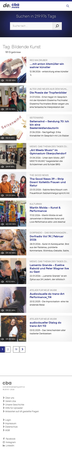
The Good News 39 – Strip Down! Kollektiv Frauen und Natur (48, 182)
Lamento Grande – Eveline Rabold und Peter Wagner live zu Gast (49, 268)
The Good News (39, 175)
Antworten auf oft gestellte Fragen (22, 411)
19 (16, 349)
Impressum (10, 423)
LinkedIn (9, 446)
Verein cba (10, 401)
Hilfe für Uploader (14, 408)
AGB (7, 430)
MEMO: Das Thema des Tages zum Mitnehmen (49, 147)
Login (8, 420)
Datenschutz (11, 427)
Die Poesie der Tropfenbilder (48, 92)
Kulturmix (36, 204)
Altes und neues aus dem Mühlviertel (49, 89)
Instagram (10, 442)
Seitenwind (36, 118)
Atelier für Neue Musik (43, 290)
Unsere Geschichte (14, 405)
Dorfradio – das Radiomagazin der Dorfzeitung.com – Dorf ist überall (49, 233)
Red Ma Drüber (38, 60)
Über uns (9, 398)
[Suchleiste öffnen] (67, 6)
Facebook (10, 439)
